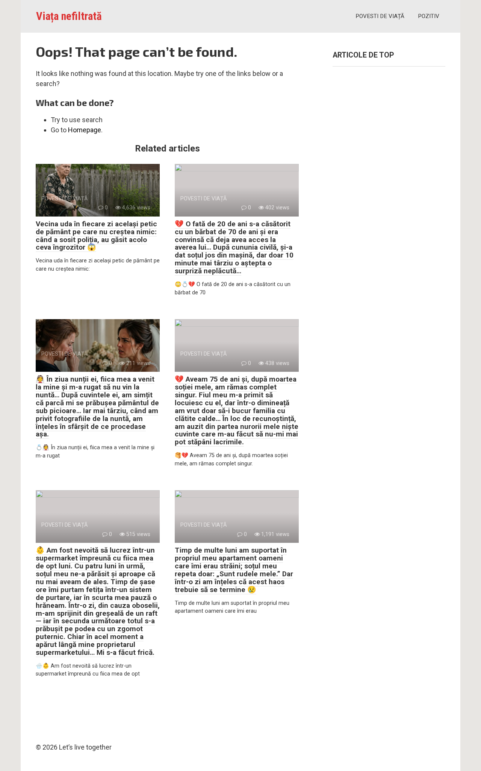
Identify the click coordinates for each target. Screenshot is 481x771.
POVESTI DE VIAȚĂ (379, 16)
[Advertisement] (389, 213)
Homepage (84, 130)
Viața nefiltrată (69, 16)
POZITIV (428, 16)
